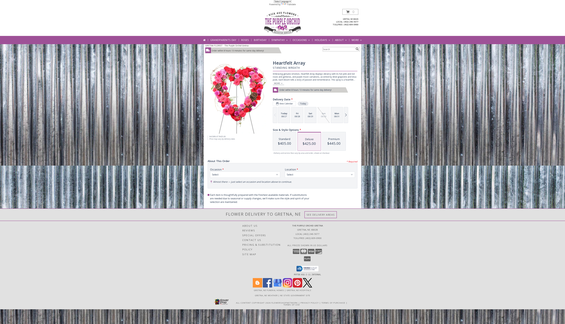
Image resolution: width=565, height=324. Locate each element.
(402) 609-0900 (351, 24)
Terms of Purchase (333, 302)
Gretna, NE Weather (266, 295)
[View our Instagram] (287, 286)
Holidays (321, 40)
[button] (350, 12)
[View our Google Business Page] (277, 286)
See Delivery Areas (321, 214)
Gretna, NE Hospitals (299, 290)
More (355, 40)
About (339, 40)
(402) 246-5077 (351, 21)
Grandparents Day (223, 40)
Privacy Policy (310, 302)
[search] (357, 49)
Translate (291, 4)
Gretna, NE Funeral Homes (269, 290)
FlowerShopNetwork (284, 302)
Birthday (260, 40)
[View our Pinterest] (297, 286)
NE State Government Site (295, 295)
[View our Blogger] (257, 286)
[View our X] (307, 286)
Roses (245, 40)
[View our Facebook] (267, 286)
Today (303, 103)
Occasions (300, 40)
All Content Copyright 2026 (253, 302)
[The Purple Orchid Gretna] (282, 22)
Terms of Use (292, 304)
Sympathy (278, 40)
